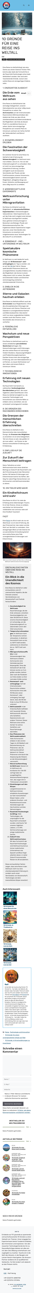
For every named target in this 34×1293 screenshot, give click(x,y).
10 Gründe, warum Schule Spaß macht (18, 1169)
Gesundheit (15, 994)
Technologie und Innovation (16, 59)
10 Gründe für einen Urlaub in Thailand (18, 1202)
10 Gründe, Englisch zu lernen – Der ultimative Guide (18, 1159)
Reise (4, 59)
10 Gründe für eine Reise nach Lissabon (18, 1148)
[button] (23, 5)
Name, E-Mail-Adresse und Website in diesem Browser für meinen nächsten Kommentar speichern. (17, 1096)
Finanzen (24, 994)
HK (21, 1286)
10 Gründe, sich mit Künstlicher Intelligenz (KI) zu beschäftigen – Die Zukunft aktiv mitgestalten (18, 1182)
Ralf (3, 56)
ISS (11, 266)
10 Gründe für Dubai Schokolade (18, 1193)
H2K (5, 1273)
